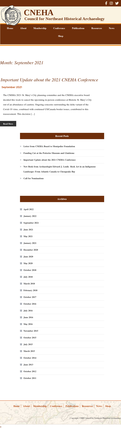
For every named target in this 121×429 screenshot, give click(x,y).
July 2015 (28, 344)
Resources (96, 28)
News (111, 28)
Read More (8, 123)
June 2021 (28, 229)
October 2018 (29, 270)
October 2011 (29, 378)
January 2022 (29, 216)
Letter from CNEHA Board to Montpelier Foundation (49, 146)
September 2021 (31, 222)
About (23, 28)
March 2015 (29, 351)
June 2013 (28, 364)
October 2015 (29, 337)
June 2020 (28, 256)
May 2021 (28, 236)
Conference (59, 28)
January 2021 (29, 243)
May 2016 (28, 324)
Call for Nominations (33, 178)
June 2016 (28, 317)
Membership (39, 28)
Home (10, 28)
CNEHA (39, 12)
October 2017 (29, 297)
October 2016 (29, 303)
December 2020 (30, 249)
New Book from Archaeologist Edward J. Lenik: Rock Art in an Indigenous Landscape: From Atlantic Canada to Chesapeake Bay (59, 169)
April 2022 (28, 209)
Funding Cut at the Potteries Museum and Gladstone (48, 153)
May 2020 (28, 263)
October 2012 (29, 371)
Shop (60, 36)
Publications (78, 28)
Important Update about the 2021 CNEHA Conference (49, 159)
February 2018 (30, 290)
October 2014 (29, 357)
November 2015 (30, 330)
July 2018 (28, 276)
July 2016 (28, 310)
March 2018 (29, 283)
